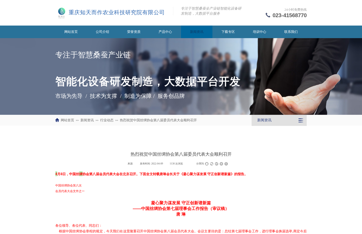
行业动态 (107, 120)
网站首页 (67, 120)
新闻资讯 (87, 120)
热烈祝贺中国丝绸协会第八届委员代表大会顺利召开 (158, 120)
